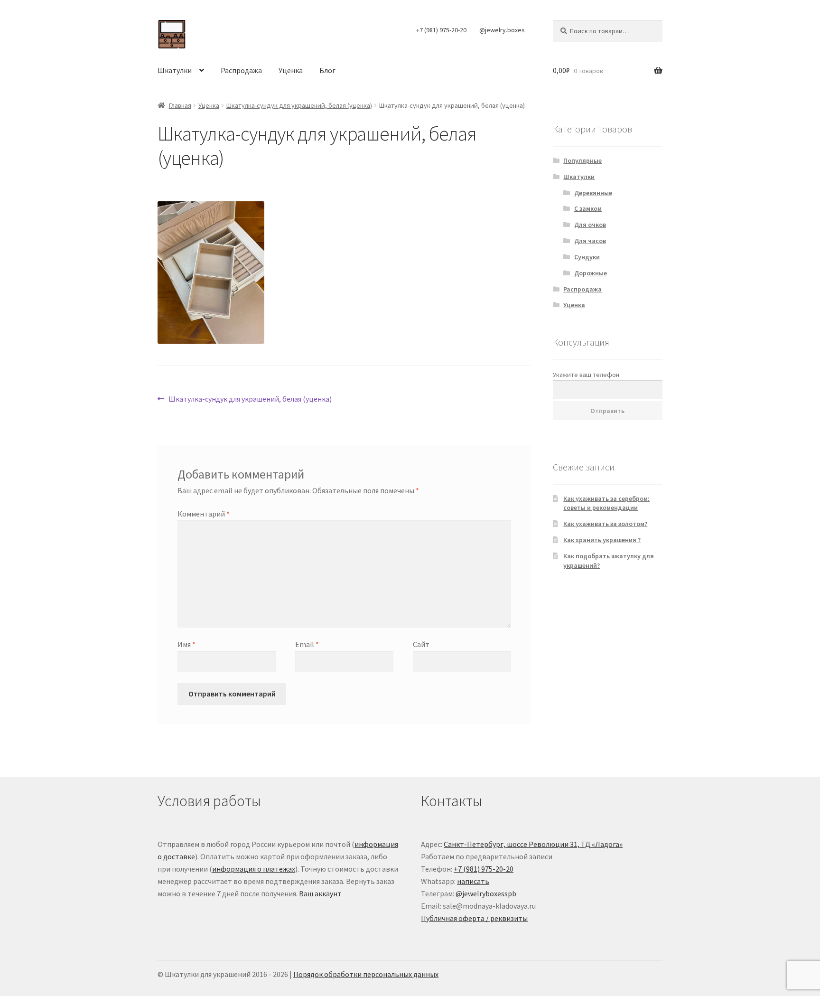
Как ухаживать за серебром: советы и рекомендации (606, 503)
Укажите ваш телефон (586, 374)
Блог (327, 70)
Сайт (421, 644)
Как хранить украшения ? (602, 540)
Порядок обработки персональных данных (365, 974)
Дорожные (590, 273)
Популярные (582, 160)
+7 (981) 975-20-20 (441, 30)
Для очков (590, 224)
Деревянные (593, 192)
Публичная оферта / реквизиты (474, 918)
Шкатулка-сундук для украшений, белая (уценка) (299, 105)
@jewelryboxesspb (486, 893)
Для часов (590, 240)
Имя (186, 644)
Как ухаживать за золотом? (605, 523)
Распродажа (241, 70)
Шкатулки (175, 70)
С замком (588, 208)
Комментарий (203, 513)
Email (307, 644)
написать (473, 881)
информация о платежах (253, 869)
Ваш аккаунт (320, 893)
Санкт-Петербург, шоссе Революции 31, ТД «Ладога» (533, 844)
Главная (180, 105)
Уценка (291, 70)
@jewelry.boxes (502, 30)
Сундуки (587, 257)
